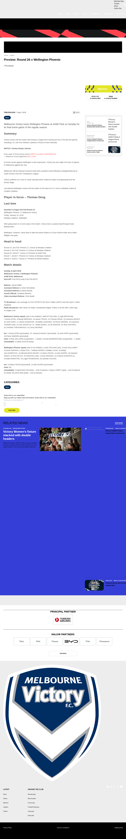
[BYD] (71, 641)
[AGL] (21, 641)
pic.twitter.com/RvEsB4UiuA (46, 154)
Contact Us (120, 14)
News (12, 55)
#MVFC (33, 154)
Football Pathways (33, 807)
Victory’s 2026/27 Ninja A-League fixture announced (95, 139)
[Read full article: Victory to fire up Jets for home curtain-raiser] (114, 149)
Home (6, 55)
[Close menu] (120, 833)
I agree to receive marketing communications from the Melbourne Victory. (31, 405)
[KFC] (38, 641)
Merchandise (32, 798)
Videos (5, 798)
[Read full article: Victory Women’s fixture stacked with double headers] (114, 124)
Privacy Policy (20, 403)
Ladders (5, 807)
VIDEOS (67, 14)
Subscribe (11, 410)
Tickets (5, 811)
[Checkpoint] (104, 641)
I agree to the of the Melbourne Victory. (24, 403)
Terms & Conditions (63, 827)
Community (95, 14)
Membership (32, 794)
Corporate (108, 14)
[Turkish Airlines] (63, 620)
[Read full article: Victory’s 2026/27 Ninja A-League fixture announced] (114, 138)
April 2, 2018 (31, 156)
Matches (5, 803)
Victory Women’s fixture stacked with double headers (96, 126)
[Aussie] (55, 641)
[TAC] (88, 641)
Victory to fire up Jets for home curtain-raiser (95, 151)
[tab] (95, 97)
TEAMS (75, 14)
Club (84, 14)
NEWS (60, 14)
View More (119, 423)
